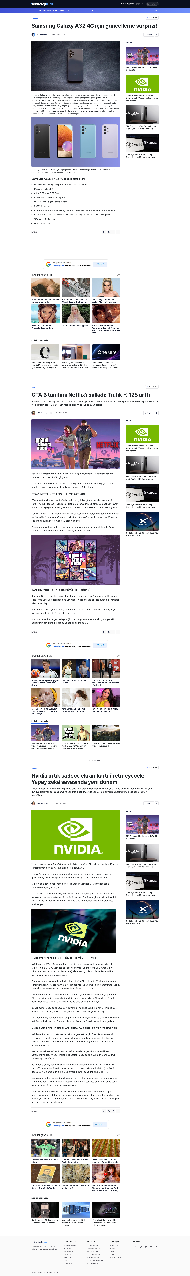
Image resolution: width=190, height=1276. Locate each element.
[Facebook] (109, 232)
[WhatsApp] (113, 232)
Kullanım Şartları (115, 1257)
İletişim (112, 1251)
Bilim (55, 10)
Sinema (34, 18)
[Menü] (156, 10)
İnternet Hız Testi (93, 1245)
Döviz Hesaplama (93, 1254)
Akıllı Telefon (65, 10)
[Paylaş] (157, 35)
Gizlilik (112, 1254)
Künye (112, 1248)
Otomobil (47, 10)
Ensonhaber (68, 1263)
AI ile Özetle (153, 17)
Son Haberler (68, 1248)
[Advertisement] (75, 247)
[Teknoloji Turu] (42, 4)
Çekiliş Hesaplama (93, 1248)
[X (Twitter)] (104, 232)
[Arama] (151, 10)
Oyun (75, 10)
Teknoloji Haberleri (70, 1245)
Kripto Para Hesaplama (95, 1260)
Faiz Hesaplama (93, 1251)
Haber (34, 388)
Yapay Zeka (36, 10)
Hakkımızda (114, 1245)
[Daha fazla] (118, 232)
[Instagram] (140, 1246)
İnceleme (83, 10)
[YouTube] (151, 1246)
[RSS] (156, 1246)
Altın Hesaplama (93, 1257)
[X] (135, 1246)
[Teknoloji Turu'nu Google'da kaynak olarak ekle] (76, 264)
